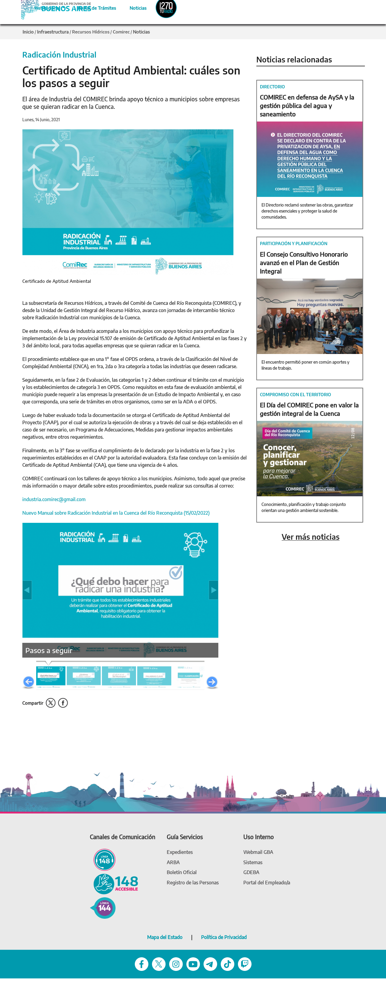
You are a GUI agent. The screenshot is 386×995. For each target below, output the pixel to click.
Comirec (121, 31)
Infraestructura (53, 31)
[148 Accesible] (114, 883)
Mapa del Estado (164, 937)
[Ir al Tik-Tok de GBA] (227, 963)
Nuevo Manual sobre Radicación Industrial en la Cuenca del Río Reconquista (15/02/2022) (116, 513)
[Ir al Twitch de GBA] (245, 963)
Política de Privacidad (224, 937)
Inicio (28, 31)
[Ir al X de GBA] (159, 963)
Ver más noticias (311, 536)
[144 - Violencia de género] (102, 907)
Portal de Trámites (93, 7)
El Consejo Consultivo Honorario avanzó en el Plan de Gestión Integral (304, 262)
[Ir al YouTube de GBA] (193, 963)
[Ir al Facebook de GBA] (141, 963)
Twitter (50, 703)
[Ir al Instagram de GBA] (176, 963)
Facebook (63, 703)
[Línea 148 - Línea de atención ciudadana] (102, 859)
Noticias (133, 7)
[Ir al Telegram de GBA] (210, 963)
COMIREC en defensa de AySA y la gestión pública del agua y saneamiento (307, 105)
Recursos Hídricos (90, 31)
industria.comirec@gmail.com (54, 499)
